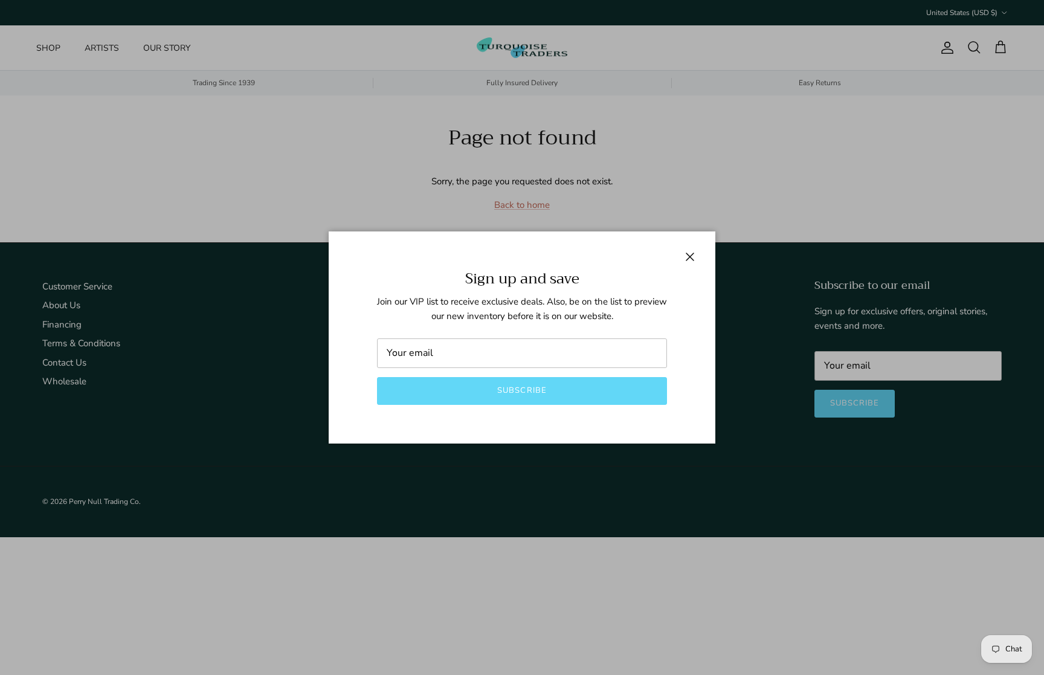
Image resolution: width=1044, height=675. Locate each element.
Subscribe (521, 390)
